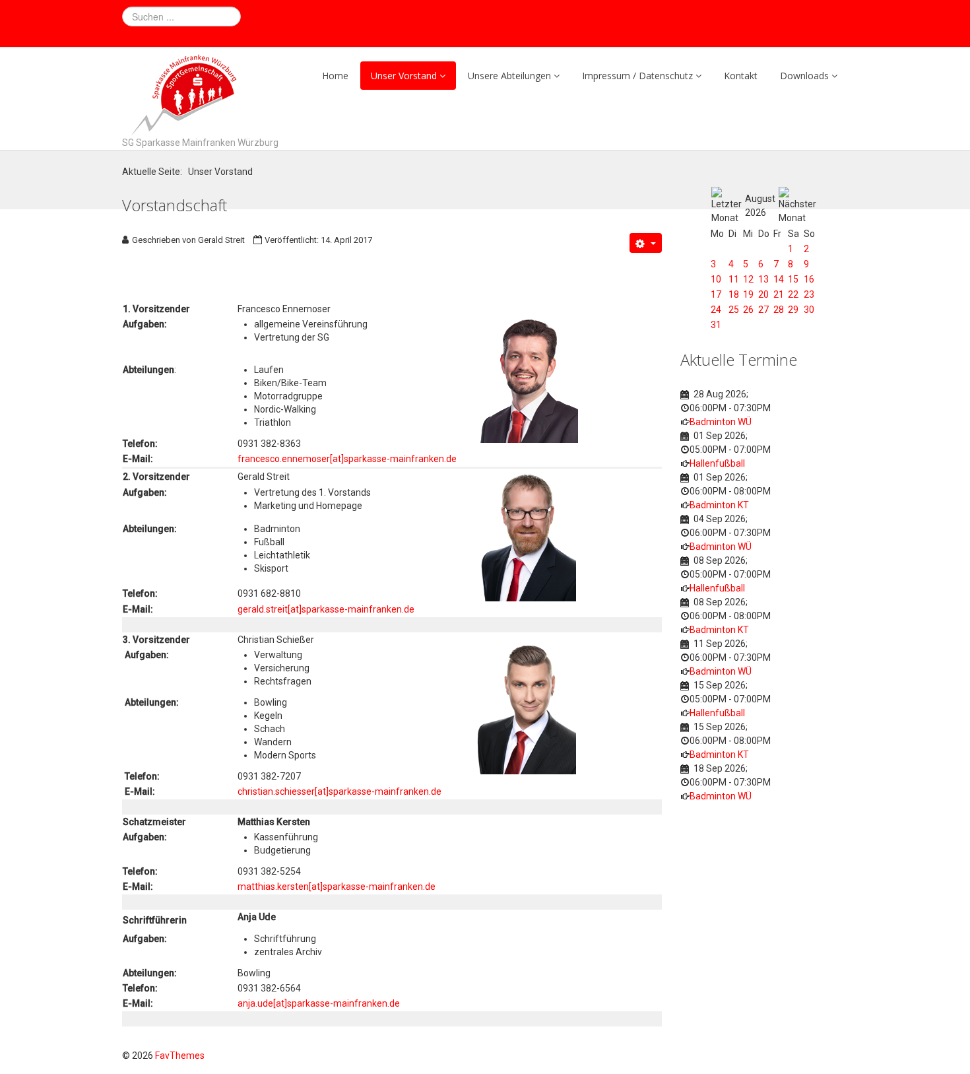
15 (793, 279)
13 (763, 279)
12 (748, 279)
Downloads (804, 75)
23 (809, 294)
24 (716, 309)
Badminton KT (719, 505)
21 (778, 294)
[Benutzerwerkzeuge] (646, 243)
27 (763, 309)
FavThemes (180, 1055)
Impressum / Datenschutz (637, 75)
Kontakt (741, 75)
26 (748, 309)
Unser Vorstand (404, 75)
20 (763, 294)
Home (335, 75)
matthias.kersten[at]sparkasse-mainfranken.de (337, 886)
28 (778, 309)
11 (733, 279)
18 (733, 294)
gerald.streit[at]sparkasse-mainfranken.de (326, 609)
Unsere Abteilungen (509, 75)
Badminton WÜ (721, 422)
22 (793, 294)
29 (793, 309)
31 (716, 324)
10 (716, 279)
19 (748, 294)
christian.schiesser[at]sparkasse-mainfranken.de (339, 791)
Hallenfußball (717, 463)
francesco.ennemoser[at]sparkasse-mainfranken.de (347, 458)
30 (809, 309)
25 (733, 309)
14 (778, 279)
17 (716, 294)
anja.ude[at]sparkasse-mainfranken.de (319, 1003)
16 (809, 279)
